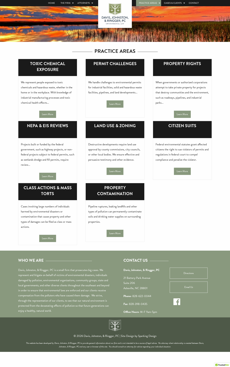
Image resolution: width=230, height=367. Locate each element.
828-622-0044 (141, 296)
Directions (189, 273)
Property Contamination (115, 191)
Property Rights (182, 64)
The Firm (65, 3)
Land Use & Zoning (115, 126)
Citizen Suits (182, 126)
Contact (194, 3)
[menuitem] (51, 3)
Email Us (188, 287)
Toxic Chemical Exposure (47, 67)
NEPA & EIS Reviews (47, 126)
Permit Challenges (115, 64)
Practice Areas (148, 3)
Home (51, 3)
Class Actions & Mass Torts (48, 191)
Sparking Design (147, 336)
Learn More (47, 114)
